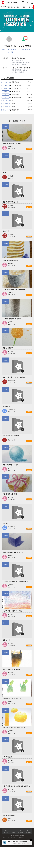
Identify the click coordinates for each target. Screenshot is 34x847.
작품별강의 (10, 7)
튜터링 (13, 832)
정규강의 (3, 6)
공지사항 (6, 832)
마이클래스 (30, 7)
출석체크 (20, 832)
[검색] (24, 2)
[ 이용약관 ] (12, 835)
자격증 (23, 7)
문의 (11, 100)
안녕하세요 (15, 110)
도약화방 (16, 7)
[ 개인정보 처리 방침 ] (19, 835)
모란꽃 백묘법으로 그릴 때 (18, 82)
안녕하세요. (16, 94)
